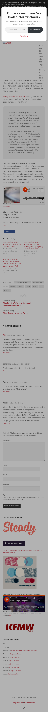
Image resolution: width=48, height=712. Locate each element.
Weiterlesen (24, 36)
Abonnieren (35, 29)
